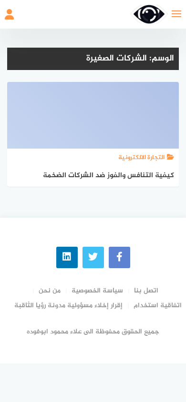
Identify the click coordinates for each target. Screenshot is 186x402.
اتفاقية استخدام (158, 305)
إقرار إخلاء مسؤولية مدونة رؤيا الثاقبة (68, 305)
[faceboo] (119, 257)
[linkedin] (67, 257)
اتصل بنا (146, 290)
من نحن (50, 290)
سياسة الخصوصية (97, 290)
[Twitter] (93, 257)
